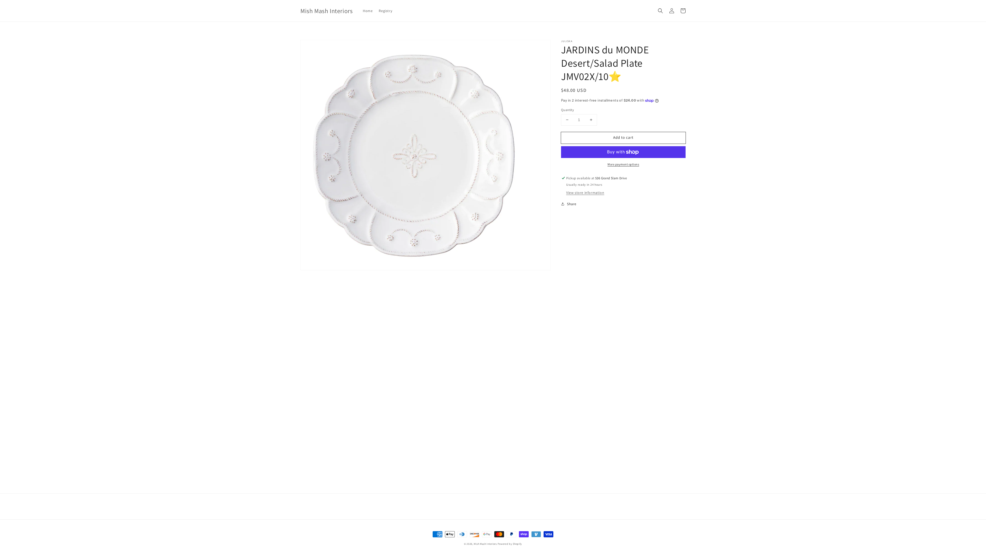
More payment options (623, 164)
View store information (585, 192)
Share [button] (571, 204)
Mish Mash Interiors (485, 544)
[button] (660, 10)
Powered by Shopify (510, 544)
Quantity (567, 110)
